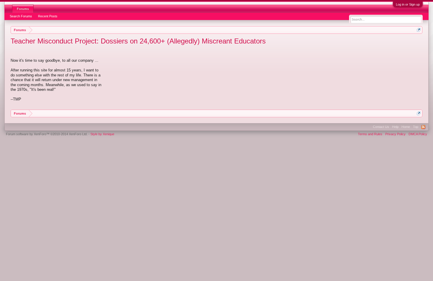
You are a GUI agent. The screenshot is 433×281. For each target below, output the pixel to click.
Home (405, 126)
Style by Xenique (102, 134)
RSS (423, 127)
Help (395, 126)
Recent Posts (47, 16)
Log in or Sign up (408, 4)
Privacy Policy (395, 134)
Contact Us (381, 126)
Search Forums (21, 16)
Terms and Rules (370, 134)
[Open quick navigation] (419, 30)
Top (415, 126)
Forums (23, 9)
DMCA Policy (418, 134)
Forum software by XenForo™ (46, 134)
